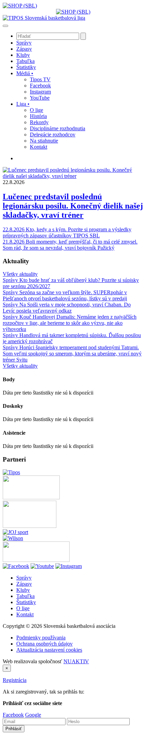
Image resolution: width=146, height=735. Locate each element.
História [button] (38, 116)
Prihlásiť (13, 728)
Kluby (23, 590)
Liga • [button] (23, 104)
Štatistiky (26, 602)
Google (33, 715)
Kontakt (25, 614)
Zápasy (24, 584)
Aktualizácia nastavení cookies (49, 650)
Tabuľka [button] (25, 61)
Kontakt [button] (38, 147)
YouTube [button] (40, 98)
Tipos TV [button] (40, 79)
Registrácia (14, 680)
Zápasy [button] (24, 49)
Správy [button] (24, 43)
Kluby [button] (23, 55)
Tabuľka (25, 596)
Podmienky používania (41, 637)
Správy (24, 578)
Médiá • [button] (24, 73)
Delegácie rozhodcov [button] (52, 134)
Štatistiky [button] (26, 67)
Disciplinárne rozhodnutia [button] (57, 128)
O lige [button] (36, 110)
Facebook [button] (40, 85)
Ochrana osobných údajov (44, 644)
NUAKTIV (76, 661)
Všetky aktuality (20, 274)
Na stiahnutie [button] (44, 141)
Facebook (13, 715)
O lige (23, 608)
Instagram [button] (40, 92)
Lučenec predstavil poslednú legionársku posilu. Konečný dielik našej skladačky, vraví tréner (73, 205)
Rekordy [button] (39, 122)
